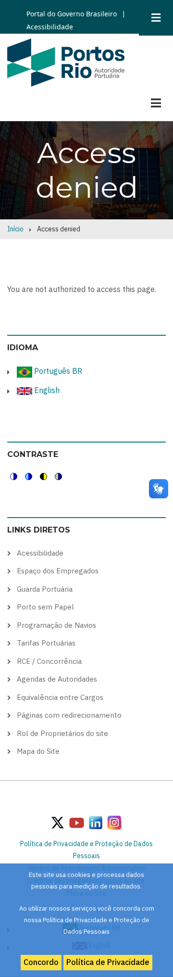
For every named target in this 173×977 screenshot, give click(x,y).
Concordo (41, 962)
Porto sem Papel (45, 606)
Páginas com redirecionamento (69, 715)
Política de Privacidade (107, 962)
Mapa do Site (38, 751)
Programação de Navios (56, 625)
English (46, 390)
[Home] (65, 61)
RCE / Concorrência (49, 661)
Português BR (57, 371)
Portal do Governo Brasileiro (71, 13)
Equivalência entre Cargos (60, 697)
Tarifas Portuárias (46, 642)
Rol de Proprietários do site (62, 733)
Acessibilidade (49, 26)
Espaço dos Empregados (58, 570)
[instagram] (95, 822)
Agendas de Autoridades (57, 679)
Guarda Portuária (45, 589)
